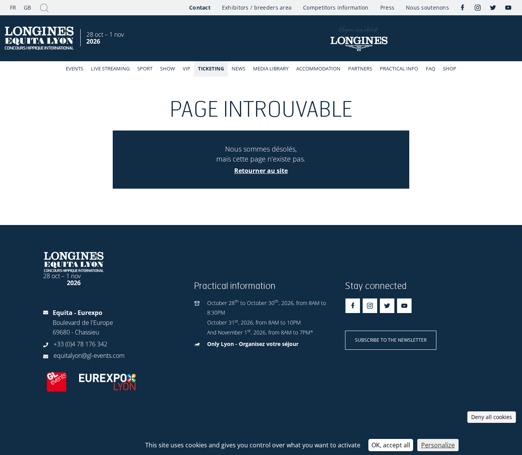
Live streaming (110, 68)
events (74, 68)
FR (13, 7)
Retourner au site (261, 170)
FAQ (430, 68)
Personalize (438, 445)
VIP (186, 68)
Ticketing (211, 68)
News (238, 68)
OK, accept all (390, 445)
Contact (200, 7)
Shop (449, 68)
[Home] (40, 38)
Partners (360, 68)
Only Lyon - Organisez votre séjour (252, 343)
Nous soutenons (427, 7)
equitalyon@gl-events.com (89, 355)
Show (167, 68)
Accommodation (318, 68)
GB (27, 7)
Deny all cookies (491, 417)
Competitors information (335, 7)
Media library (271, 68)
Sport (144, 68)
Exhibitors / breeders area (257, 7)
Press (387, 7)
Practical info (399, 68)
